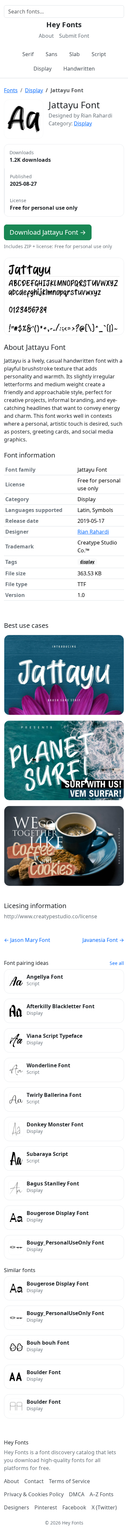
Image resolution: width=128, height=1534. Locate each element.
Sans (51, 54)
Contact (34, 1481)
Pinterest (45, 1507)
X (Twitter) (104, 1507)
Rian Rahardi (93, 531)
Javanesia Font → (103, 940)
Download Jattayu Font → (48, 232)
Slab (74, 54)
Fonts (11, 90)
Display (42, 68)
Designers (16, 1507)
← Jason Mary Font (27, 940)
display (87, 562)
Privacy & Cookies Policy (34, 1494)
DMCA (76, 1494)
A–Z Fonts (102, 1494)
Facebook (74, 1507)
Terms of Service (69, 1481)
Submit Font (74, 35)
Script (99, 54)
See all (117, 963)
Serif (28, 54)
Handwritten (79, 68)
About (46, 35)
